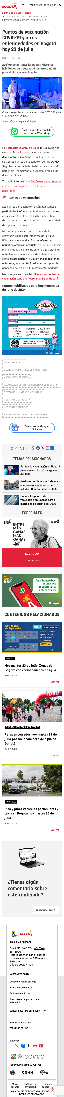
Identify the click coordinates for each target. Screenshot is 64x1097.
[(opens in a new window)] (47, 448)
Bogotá (24, 152)
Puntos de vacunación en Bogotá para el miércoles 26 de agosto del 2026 (40, 470)
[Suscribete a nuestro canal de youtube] (41, 1046)
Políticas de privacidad (30, 1085)
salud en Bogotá (14, 362)
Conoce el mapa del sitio (23, 981)
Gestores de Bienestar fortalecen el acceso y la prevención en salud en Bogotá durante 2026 (40, 484)
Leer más (55, 682)
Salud (28, 13)
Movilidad (11, 801)
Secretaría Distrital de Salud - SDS (25, 370)
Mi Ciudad (16, 13)
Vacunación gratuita (16, 377)
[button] (33, 448)
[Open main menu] (23, 5)
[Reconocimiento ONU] (13, 1072)
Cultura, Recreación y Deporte (22, 727)
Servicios (9, 392)
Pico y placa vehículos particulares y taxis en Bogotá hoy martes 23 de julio (31, 813)
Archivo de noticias (20, 993)
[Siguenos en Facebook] (17, 1046)
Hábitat (10, 658)
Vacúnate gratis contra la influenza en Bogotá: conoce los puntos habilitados (31, 186)
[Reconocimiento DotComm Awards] (27, 1072)
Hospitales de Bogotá (17, 399)
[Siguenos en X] (29, 1046)
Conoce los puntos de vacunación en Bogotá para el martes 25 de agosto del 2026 (38, 499)
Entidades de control (21, 987)
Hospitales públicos (16, 407)
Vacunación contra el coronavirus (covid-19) (31, 385)
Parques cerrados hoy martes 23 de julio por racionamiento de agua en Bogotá (31, 738)
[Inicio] (9, 5)
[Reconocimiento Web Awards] (43, 1072)
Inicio (5, 13)
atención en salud (31, 392)
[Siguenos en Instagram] (35, 1046)
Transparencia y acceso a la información (24, 1001)
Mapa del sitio (15, 1085)
